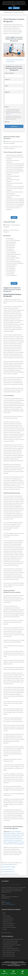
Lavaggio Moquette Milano (13, 842)
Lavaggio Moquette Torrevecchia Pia (9, 874)
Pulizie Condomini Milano (9, 833)
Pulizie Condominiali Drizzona (9, 954)
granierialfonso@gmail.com (9, 904)
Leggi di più (16, 8)
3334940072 (7, 902)
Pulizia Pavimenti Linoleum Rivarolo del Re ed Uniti (13, 939)
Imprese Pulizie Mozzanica (7, 869)
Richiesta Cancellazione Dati (15, 962)
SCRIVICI (14, 217)
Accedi (15, 963)
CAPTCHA (7, 121)
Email (6, 85)
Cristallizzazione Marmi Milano (9, 923)
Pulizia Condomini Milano (8, 918)
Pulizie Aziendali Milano (15, 831)
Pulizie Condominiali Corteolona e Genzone (11, 950)
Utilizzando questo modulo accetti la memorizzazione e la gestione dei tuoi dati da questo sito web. (13, 118)
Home (4, 912)
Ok (10, 8)
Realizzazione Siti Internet (7, 964)
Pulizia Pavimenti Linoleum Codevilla (10, 943)
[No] (26, 5)
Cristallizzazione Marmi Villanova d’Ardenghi (11, 944)
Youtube (9, 932)
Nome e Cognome (10, 73)
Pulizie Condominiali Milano (8, 925)
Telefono (7, 79)
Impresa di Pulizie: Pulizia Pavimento (14, 59)
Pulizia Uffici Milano (15, 835)
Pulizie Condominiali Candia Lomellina (10, 941)
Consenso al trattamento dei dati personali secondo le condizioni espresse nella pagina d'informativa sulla (13, 111)
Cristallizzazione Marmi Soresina (9, 864)
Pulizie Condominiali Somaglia (9, 952)
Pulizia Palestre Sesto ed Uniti (9, 956)
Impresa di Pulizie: (10, 61)
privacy (9, 113)
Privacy (7, 106)
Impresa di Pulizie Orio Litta (7, 871)
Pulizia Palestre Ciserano (8, 946)
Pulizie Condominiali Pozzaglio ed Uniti (10, 948)
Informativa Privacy (6, 962)
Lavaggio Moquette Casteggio (8, 866)
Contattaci (5, 929)
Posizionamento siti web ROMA (19, 964)
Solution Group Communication (14, 965)
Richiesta (7, 92)
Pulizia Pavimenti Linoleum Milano (11, 838)
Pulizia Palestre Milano (16, 836)
